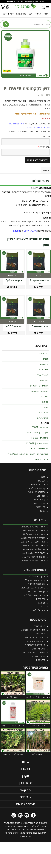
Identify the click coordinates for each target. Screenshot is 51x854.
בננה (43, 606)
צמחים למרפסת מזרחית (35, 641)
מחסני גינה (43, 407)
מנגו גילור (41, 480)
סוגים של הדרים (38, 648)
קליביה (42, 510)
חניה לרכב (43, 396)
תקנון (25, 776)
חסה (43, 476)
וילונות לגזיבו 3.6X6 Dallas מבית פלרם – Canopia (23, 553)
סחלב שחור (40, 633)
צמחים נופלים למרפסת (35, 637)
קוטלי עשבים (42, 418)
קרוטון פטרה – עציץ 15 (35, 580)
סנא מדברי (40, 507)
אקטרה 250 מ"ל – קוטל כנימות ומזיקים (28, 541)
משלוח (46, 170)
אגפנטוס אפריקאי (37, 484)
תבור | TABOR (41, 459)
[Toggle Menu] (47, 7)
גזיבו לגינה (43, 364)
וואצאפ (16, 230)
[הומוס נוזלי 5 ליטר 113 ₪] (12, 307)
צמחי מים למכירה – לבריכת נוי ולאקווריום (27, 629)
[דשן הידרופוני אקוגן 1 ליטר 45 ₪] (39, 261)
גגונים (45, 358)
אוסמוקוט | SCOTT (40, 427)
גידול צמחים (21, 13)
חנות (46, 13)
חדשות (25, 769)
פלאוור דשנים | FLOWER (37, 443)
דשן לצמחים (18, 123)
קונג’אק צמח (39, 499)
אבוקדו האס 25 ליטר (36, 576)
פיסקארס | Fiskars (39, 437)
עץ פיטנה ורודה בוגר (36, 591)
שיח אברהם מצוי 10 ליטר (34, 595)
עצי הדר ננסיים (38, 656)
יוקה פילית (40, 598)
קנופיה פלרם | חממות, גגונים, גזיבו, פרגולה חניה (28, 454)
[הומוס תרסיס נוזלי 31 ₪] (39, 307)
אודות (25, 761)
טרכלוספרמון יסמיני (36, 491)
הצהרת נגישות (25, 804)
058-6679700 (30, 230)
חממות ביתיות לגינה (39, 391)
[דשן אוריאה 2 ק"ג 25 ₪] (12, 261)
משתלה (38, 13)
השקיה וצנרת (42, 380)
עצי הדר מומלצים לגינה (35, 644)
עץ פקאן (41, 602)
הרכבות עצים (42, 375)
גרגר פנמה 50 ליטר (36, 583)
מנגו (30, 13)
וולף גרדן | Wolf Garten (37, 432)
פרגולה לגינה (42, 412)
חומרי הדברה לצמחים (39, 385)
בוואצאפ (10, 1)
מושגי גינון (25, 783)
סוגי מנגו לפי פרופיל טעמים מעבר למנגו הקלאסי (24, 652)
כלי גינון (45, 401)
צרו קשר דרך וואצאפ (37, 160)
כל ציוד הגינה (42, 353)
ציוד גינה (28, 127)
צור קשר (25, 790)
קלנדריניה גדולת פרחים (35, 488)
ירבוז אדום (41, 495)
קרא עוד (38, 275)
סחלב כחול (40, 659)
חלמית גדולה (39, 503)
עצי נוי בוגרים (39, 626)
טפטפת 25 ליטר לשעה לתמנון (32, 545)
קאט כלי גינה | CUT (39, 448)
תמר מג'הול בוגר (38, 610)
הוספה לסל (12, 275)
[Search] (43, 7)
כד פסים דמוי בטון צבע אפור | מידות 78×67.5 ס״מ (23, 587)
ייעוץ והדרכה (8, 13)
